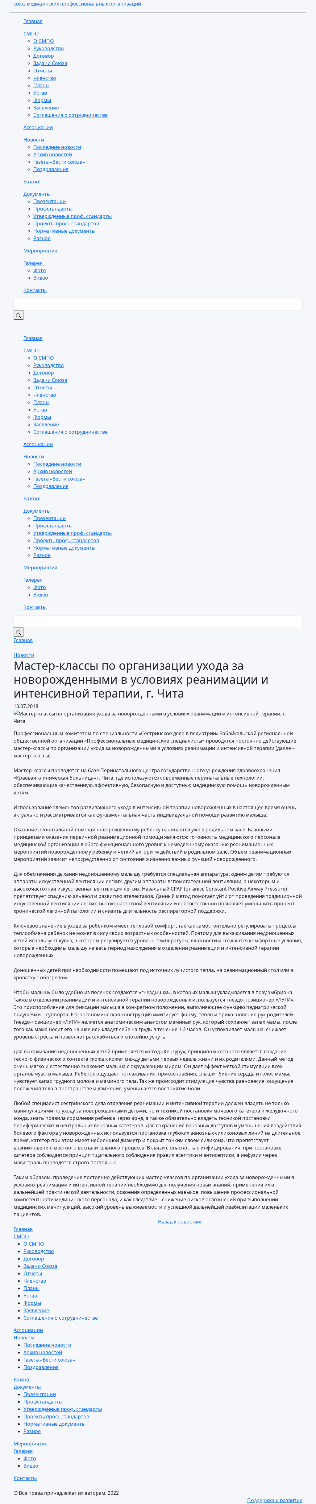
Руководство (48, 48)
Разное (42, 238)
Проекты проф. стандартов (66, 223)
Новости (34, 139)
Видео (40, 277)
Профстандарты (53, 208)
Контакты (35, 290)
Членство (44, 78)
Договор (43, 55)
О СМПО (43, 41)
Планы (41, 85)
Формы (42, 100)
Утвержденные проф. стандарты (72, 216)
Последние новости (57, 147)
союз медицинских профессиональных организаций (77, 3)
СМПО (31, 33)
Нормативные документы (64, 230)
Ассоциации (38, 127)
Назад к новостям (179, 1221)
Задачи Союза (50, 63)
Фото (39, 270)
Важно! (31, 181)
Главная (33, 21)
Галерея (33, 263)
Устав (40, 92)
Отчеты (42, 70)
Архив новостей (52, 154)
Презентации (49, 201)
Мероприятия (40, 250)
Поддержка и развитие (274, 1500)
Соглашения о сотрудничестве (70, 115)
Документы (37, 194)
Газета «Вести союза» (59, 161)
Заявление (46, 107)
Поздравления (51, 169)
